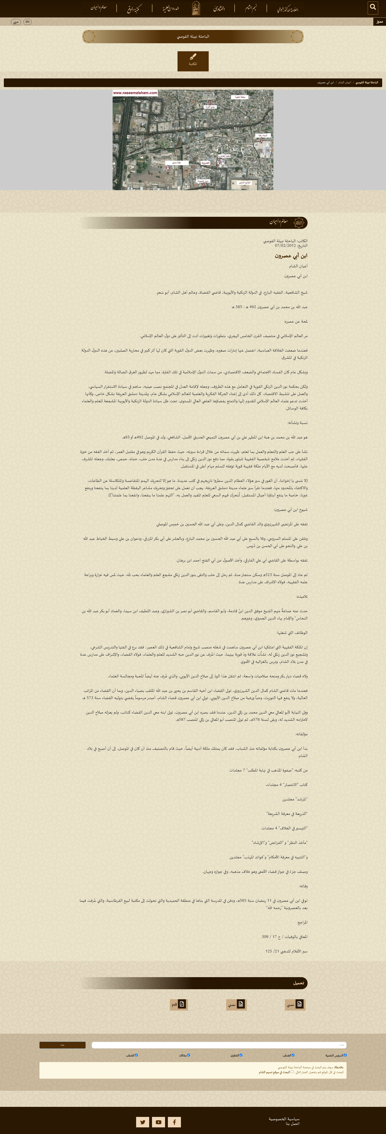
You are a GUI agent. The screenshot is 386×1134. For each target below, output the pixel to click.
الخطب (287, 1055)
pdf (175, 1005)
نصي (291, 1005)
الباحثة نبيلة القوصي (367, 82)
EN (27, 22)
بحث (62, 1045)
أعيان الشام (344, 82)
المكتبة (193, 64)
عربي (16, 22)
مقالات (183, 1055)
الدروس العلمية (334, 1055)
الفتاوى (235, 1055)
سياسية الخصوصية (284, 1119)
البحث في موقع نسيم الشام (274, 1072)
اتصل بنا (293, 1123)
